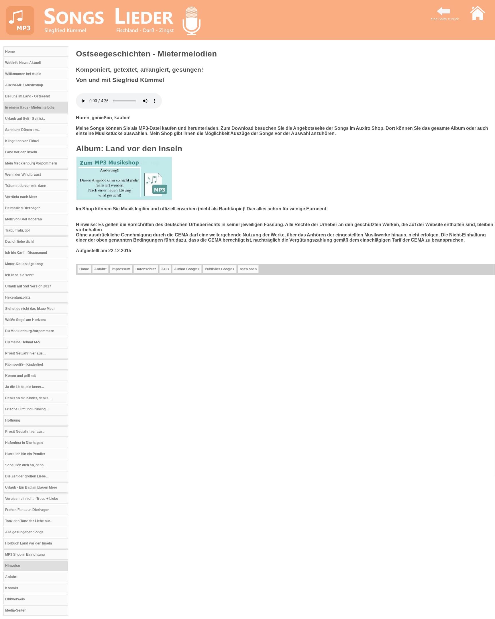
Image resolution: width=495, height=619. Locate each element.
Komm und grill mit (20, 376)
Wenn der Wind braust (23, 175)
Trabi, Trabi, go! (17, 230)
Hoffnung (12, 420)
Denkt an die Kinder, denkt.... (28, 398)
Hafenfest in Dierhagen (24, 443)
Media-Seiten (15, 610)
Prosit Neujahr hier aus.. (24, 432)
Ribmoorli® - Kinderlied (24, 365)
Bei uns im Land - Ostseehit (27, 96)
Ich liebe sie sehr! (19, 275)
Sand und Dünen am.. (22, 130)
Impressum (121, 269)
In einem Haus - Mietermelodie (29, 107)
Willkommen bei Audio (23, 74)
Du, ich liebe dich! (19, 242)
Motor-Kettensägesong (24, 264)
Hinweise (12, 566)
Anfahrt (11, 577)
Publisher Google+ (220, 269)
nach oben (248, 269)
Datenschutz (145, 269)
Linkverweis (15, 599)
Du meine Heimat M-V (22, 342)
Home (10, 52)
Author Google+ (187, 269)
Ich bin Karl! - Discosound (26, 253)
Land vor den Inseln (21, 152)
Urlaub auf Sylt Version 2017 (28, 286)
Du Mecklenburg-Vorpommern (29, 331)
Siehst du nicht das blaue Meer (30, 309)
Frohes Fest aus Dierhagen (27, 510)
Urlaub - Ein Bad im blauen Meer (31, 487)
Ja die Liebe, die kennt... (24, 387)
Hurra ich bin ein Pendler (25, 454)
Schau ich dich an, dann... (25, 465)
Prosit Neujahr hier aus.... (25, 353)
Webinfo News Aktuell (23, 63)
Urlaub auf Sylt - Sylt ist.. (25, 119)
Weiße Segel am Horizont (25, 320)
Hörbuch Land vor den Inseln (28, 543)
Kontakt (11, 588)
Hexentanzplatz (17, 297)
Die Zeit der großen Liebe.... (27, 476)
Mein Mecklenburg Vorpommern (31, 163)
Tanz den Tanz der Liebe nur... (28, 521)
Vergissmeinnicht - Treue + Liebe (31, 499)
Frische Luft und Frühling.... (27, 409)
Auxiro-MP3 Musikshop (24, 85)
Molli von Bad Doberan (23, 219)
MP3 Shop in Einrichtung (25, 555)
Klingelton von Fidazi (22, 141)
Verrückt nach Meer (21, 197)
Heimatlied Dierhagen (22, 208)
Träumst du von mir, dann (25, 186)
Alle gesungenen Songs (24, 532)
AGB (165, 269)
